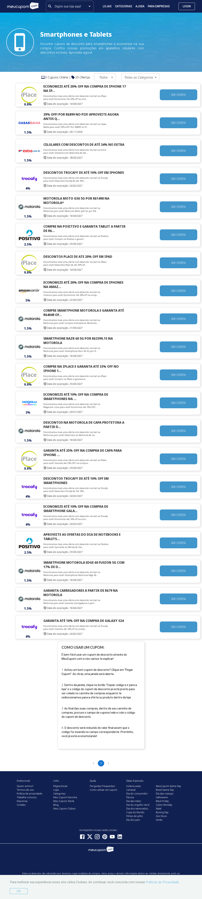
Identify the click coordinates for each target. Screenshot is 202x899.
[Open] (89, 6)
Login (187, 6)
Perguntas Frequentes (102, 786)
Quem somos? (25, 786)
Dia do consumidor (137, 793)
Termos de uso (25, 790)
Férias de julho (134, 816)
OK (19, 891)
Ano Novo (161, 816)
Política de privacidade (29, 793)
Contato (21, 804)
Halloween (162, 797)
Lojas (107, 6)
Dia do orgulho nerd (137, 804)
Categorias (123, 6)
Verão (159, 819)
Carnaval (131, 790)
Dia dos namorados (137, 808)
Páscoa (130, 797)
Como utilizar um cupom (103, 790)
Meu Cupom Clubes (64, 808)
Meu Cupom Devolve (65, 797)
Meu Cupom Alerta (63, 801)
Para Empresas (159, 6)
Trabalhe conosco (27, 797)
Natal (158, 808)
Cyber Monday (164, 804)
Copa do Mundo (135, 812)
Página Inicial (60, 786)
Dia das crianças (164, 793)
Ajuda (140, 6)
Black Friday (162, 801)
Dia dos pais (133, 819)
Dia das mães (133, 801)
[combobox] (70, 6)
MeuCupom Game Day (168, 786)
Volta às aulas (133, 786)
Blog (56, 804)
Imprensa (22, 801)
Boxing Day (162, 812)
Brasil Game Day (165, 790)
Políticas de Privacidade (162, 882)
